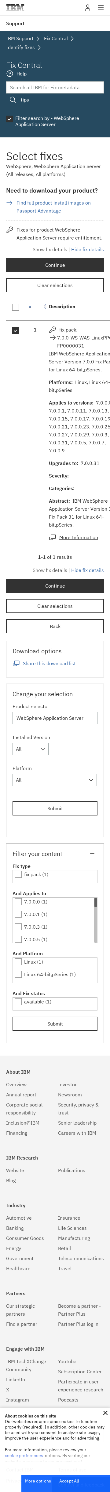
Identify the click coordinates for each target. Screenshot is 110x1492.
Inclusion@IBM (22, 1123)
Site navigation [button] (101, 10)
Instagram (17, 1400)
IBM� (15, 7)
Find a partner (21, 1324)
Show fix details (50, 249)
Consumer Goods (25, 1238)
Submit (55, 808)
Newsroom (70, 1094)
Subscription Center (80, 1371)
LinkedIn (15, 1379)
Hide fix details (87, 249)
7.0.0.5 (32, 939)
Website (15, 1170)
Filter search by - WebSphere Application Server (47, 121)
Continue (55, 265)
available (34, 1002)
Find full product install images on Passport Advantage (53, 207)
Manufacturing (74, 1238)
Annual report (21, 1094)
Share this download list (49, 663)
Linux (30, 962)
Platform (22, 768)
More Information (78, 537)
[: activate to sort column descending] (35, 309)
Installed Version (31, 737)
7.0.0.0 (32, 902)
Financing (16, 1133)
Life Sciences (72, 1228)
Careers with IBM (77, 1133)
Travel (65, 1268)
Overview (16, 1084)
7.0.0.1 (32, 914)
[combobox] (31, 749)
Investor (67, 1084)
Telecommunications (81, 1258)
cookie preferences (24, 1455)
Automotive (19, 1218)
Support (15, 23)
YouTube (67, 1361)
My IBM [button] (87, 10)
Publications (71, 1170)
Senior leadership (77, 1123)
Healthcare (18, 1268)
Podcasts (68, 1400)
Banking (15, 1228)
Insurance (69, 1218)
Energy (13, 1248)
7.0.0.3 (32, 927)
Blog (11, 1180)
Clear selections (55, 285)
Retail (64, 1248)
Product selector (31, 706)
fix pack (32, 874)
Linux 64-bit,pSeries (46, 974)
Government (20, 1258)
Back (55, 626)
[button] (105, 1413)
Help (21, 74)
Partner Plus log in (78, 1324)
